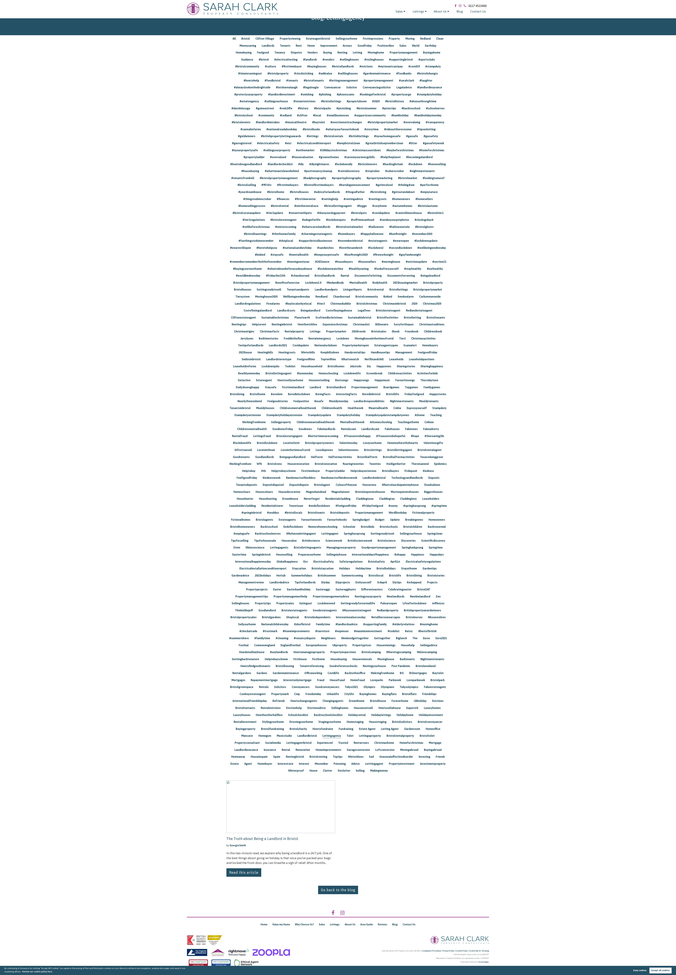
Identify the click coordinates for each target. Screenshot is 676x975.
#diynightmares (319, 164)
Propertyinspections (343, 652)
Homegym (264, 735)
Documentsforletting (368, 275)
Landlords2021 (278, 345)
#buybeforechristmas (400, 150)
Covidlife (333, 673)
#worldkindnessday (248, 275)
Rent (299, 45)
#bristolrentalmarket (349, 226)
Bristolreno (275, 463)
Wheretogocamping (398, 652)
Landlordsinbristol (374, 477)
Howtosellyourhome (290, 380)
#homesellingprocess (251, 205)
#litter (413, 143)
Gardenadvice (240, 575)
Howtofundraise (322, 728)
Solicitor (351, 87)
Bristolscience (387, 540)
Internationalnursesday (351, 617)
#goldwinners (246, 136)
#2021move (322, 261)
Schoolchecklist (298, 715)
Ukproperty (339, 645)
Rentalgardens (241, 673)
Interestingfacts (346, 394)
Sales (399, 11)
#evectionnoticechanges (346, 122)
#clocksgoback (424, 219)
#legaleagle (311, 87)
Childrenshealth (332, 408)
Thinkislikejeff (244, 610)
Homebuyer (265, 763)
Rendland (321, 296)
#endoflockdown (319, 505)
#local (317, 115)
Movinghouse (385, 659)
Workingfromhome (254, 422)
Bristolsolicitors (402, 721)
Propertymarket (336, 331)
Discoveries (408, 540)
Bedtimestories (268, 338)
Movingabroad (409, 749)
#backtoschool (411, 108)
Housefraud (337, 680)
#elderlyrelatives (403, 624)
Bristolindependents (317, 617)
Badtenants (407, 659)
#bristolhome (275, 192)
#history (303, 108)
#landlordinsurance (429, 87)
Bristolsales (378, 331)
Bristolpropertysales (243, 617)
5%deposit (410, 470)
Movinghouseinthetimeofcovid (374, 338)
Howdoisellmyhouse (251, 652)
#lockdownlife (242, 442)
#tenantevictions (304, 101)
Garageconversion (358, 749)
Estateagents (287, 519)
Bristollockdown (267, 442)
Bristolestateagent (388, 310)
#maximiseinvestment (368, 631)
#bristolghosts (424, 226)
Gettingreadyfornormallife (358, 603)
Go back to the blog (338, 890)
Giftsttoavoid (243, 449)
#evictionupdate (416, 261)
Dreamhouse (290, 498)
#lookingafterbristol (373, 94)
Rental (286, 749)
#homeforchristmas (431, 150)
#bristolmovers (367, 164)
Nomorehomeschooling (322, 526)
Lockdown (342, 338)
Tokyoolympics (409, 687)
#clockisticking (303, 73)
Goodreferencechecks (343, 666)
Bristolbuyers (390, 470)
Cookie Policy (461, 951)
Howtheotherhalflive (269, 715)
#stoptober (372, 171)
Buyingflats (389, 694)
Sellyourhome (247, 624)
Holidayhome (405, 715)
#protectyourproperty (248, 94)
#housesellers (367, 261)
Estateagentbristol (318, 38)
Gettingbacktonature (245, 659)
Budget (379, 519)
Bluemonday (305, 373)
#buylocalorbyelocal (298, 303)
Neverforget (312, 498)
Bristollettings (398, 289)
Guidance (247, 59)
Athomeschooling (381, 422)
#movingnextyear (298, 261)
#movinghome (429, 624)
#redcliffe (286, 108)
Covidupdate (301, 345)
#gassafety (431, 136)
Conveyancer (332, 87)
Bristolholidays (386, 568)
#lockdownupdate (425, 240)
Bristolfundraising (272, 728)
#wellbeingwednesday (431, 247)
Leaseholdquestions (421, 359)
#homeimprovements (296, 631)
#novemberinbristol (350, 240)
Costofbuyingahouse (339, 310)
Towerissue (296, 505)
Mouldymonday (338, 401)
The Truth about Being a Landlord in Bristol (262, 838)
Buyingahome (431, 52)
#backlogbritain (393, 164)
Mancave (247, 735)
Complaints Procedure (431, 951)
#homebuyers (346, 233)
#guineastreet (265, 108)
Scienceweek (334, 540)
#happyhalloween (372, 233)
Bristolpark (437, 680)
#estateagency (249, 101)
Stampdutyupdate (319, 415)
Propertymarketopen (355, 345)
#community (266, 115)
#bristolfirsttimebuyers (319, 184)
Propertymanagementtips (251, 596)
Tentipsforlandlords (250, 345)
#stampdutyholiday (429, 94)
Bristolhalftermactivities (399, 457)
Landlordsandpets (326, 289)
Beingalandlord (310, 310)
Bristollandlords (325, 275)
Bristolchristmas (366, 303)
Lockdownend (326, 603)
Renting (342, 52)
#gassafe (412, 136)
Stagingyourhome (329, 721)
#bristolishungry (427, 73)
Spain (276, 756)
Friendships (429, 694)
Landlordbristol (307, 735)
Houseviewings (386, 645)
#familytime (262, 638)
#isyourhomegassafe (387, 136)
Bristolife (395, 575)
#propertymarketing (379, 178)
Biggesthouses (433, 491)
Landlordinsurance (246, 749)
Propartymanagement (369, 512)
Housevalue (289, 540)
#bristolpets (359, 212)
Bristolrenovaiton (326, 463)
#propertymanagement (378, 80)
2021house (245, 352)
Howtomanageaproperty (309, 652)
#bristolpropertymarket (383, 122)
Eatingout (305, 603)
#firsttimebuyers (287, 184)
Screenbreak (374, 373)
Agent (248, 763)
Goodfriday (365, 45)
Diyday (325, 582)
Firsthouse (300, 659)
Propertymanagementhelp (290, 596)
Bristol (245, 38)
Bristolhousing (285, 666)
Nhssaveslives (437, 617)
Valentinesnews (348, 449)
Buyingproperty (245, 728)
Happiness (417, 554)
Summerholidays (301, 575)
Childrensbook (433, 331)
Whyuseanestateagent (356, 610)
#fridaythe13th (275, 275)
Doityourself (363, 582)
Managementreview (251, 582)
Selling (360, 770)
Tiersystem (242, 296)
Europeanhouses (316, 645)
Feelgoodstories (277, 401)
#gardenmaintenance (377, 73)
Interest (304, 763)
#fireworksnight (383, 254)
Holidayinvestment (431, 715)
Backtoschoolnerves (268, 533)
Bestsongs (341, 380)
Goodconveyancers (327, 687)
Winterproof (296, 770)
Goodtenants (241, 457)
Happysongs (361, 380)
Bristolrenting (318, 756)
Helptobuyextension (363, 470)
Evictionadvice (316, 707)
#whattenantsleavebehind (282, 171)
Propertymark (280, 694)
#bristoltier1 (435, 212)
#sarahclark (406, 80)
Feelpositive (301, 401)
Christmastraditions (431, 324)
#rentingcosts (377, 199)
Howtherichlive (307, 324)
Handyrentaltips (355, 352)
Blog (459, 11)
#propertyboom (357, 101)
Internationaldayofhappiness (370, 554)
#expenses (342, 631)
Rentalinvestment (245, 721)
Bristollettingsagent (278, 373)
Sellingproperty (281, 422)
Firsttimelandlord (293, 387)
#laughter (426, 80)
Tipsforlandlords (305, 582)
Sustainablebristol (359, 317)
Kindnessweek (271, 477)
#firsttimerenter (305, 199)
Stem (236, 547)
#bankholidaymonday (428, 115)
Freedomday (313, 694)
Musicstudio (284, 735)
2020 (414, 303)
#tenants (292, 80)
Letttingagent (374, 763)
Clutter (327, 770)
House (313, 770)
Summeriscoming (352, 575)
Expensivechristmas (335, 324)
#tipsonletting (426, 129)
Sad (371, 756)
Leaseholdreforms (244, 366)
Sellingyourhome (346, 38)
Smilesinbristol (251, 359)
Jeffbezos (438, 603)
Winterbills (308, 352)
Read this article (243, 872)
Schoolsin (349, 526)
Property (394, 38)
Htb (263, 470)
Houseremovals (362, 659)
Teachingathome (408, 422)
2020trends (359, 331)
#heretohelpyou (266, 247)
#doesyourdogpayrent (331, 212)
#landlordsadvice (347, 624)
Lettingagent (329, 533)
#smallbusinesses (338, 115)
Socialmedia (273, 742)
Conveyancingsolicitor (377, 87)
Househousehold (311, 366)
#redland (286, 115)
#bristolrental (280, 205)
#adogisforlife (311, 219)
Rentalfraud (240, 436)
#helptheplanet (390, 157)
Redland (425, 38)
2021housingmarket (405, 282)
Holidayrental (357, 715)
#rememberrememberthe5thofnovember (256, 261)
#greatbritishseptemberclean (384, 143)
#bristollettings (331, 101)
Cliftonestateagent (243, 317)
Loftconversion (385, 749)
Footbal (244, 645)
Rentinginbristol (282, 324)
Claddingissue (365, 498)
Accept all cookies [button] (660, 970)
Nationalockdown (325, 345)
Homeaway (238, 756)
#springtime (439, 505)
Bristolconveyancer (430, 721)
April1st (395, 561)
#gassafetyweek (433, 143)
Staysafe (270, 387)
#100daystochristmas (333, 150)
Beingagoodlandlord (292, 457)
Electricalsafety (323, 561)
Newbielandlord (420, 596)
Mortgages (238, 680)
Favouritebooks (337, 519)
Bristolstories (436, 575)
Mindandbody (335, 282)
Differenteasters (372, 589)
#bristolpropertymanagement (279, 178)
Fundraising (346, 728)
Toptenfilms (328, 359)
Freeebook (411, 331)
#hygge (362, 205)
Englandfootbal (291, 645)
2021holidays (263, 575)
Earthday (430, 45)
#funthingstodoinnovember (256, 240)
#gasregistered (241, 143)
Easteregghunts (346, 589)
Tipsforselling (239, 540)
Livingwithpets (352, 289)
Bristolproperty (433, 282)
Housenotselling (319, 380)
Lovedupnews (324, 449)
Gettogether (382, 638)
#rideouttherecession (398, 129)
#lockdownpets (336, 219)
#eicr (288, 143)
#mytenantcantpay (390, 66)
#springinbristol (252, 512)
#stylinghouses (374, 59)
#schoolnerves (435, 108)
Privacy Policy (448, 951)
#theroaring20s (434, 436)
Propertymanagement (404, 52)
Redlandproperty (387, 610)
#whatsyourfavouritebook (342, 129)
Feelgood (263, 52)
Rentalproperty (294, 331)
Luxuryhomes (432, 707)
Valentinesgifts (433, 442)
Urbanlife (333, 694)
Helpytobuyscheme (283, 470)
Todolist (290, 366)
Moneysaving (248, 45)
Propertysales (285, 603)
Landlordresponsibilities (369, 401)
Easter (277, 589)
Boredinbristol (371, 394)
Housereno (369, 484)
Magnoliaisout (340, 491)
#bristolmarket (407, 178)
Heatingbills (265, 352)
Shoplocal (292, 617)
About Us (440, 11)
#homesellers (424, 199)
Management (403, 352)
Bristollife (392, 394)
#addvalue (325, 73)
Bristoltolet (427, 735)
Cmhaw (429, 422)
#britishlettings (359, 136)
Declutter (344, 770)
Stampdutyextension (247, 415)
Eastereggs (323, 589)
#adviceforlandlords (327, 192)
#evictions (366, 66)
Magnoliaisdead (316, 491)
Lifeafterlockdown (414, 603)
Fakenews (411, 429)
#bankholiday (400, 115)
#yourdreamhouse (249, 192)
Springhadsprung (412, 547)
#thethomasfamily (284, 233)
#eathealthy (435, 268)
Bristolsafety (376, 561)
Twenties (375, 463)
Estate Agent (367, 728)
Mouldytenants (429, 401)
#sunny (393, 505)
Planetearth (302, 317)
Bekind (387, 296)
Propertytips (263, 603)
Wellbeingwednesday (296, 296)
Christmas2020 (432, 303)
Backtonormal (437, 526)
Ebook (395, 331)
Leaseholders (430, 498)
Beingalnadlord (430, 275)
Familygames (432, 387)
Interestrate (285, 763)
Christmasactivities (423, 338)
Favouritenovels (311, 519)
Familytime (323, 624)
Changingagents (333, 700)
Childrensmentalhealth (252, 429)
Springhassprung (354, 533)
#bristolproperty (278, 73)
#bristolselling (246, 184)
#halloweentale (399, 226)
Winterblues (356, 756)
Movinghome (376, 52)
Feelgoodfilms (306, 359)
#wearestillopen (240, 247)
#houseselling (437, 164)
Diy (369, 366)
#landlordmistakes (268, 122)
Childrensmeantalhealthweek (315, 422)
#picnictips (389, 108)
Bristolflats (409, 694)
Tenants (285, 45)
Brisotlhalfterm (367, 457)
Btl (402, 673)
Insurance (270, 749)
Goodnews (305, 429)
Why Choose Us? (304, 924)
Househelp (408, 645)
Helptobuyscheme (276, 659)
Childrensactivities (400, 373)
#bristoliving (378, 192)
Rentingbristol (295, 756)
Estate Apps (484, 962)
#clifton (302, 115)
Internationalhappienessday (253, 561)
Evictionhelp (294, 707)
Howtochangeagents (303, 700)
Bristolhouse (378, 700)
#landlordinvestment (281, 94)
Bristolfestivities (387, 317)
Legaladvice (404, 87)
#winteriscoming (285, 226)
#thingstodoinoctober (257, 199)
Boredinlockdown (299, 394)
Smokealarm (406, 296)
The (414, 638)
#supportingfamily (375, 624)
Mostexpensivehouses (405, 491)
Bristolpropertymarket (427, 289)
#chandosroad (300, 275)
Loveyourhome (372, 442)
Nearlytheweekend (249, 401)
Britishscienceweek (360, 540)
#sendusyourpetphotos (394, 219)
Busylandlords (279, 652)
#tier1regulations (254, 219)
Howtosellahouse (389, 707)
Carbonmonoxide (430, 296)
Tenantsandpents (298, 289)
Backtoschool (269, 526)
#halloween (376, 226)
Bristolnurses (414, 617)
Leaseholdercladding (242, 505)
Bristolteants (316, 512)
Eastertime (239, 554)
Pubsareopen (388, 603)
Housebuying (338, 659)
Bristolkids (367, 526)
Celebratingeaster (400, 589)
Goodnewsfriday (282, 429)
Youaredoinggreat (431, 457)
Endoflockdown (293, 526)
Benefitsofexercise (287, 282)
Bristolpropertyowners (319, 442)
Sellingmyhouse (336, 554)
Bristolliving (414, 575)
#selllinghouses (348, 73)
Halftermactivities (340, 457)
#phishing (325, 94)
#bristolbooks (311, 129)
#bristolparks (322, 108)
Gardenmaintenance (286, 673)
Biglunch (401, 638)
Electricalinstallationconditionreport (262, 568)
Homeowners (436, 519)
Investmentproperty (433, 763)
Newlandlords (395, 596)
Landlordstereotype (278, 359)
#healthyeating (359, 268)
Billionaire (381, 324)
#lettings (312, 136)
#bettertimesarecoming (323, 436)
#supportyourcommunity (370, 115)
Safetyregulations (351, 561)
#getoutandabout (403, 192)
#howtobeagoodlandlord (246, 164)
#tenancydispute (304, 638)
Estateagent (264, 380)
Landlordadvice (279, 582)
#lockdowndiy (343, 164)
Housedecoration (289, 491)
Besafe (318, 401)
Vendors (312, 52)
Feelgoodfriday (427, 352)
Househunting (268, 498)
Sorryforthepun (404, 324)
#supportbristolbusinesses (315, 240)
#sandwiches (325, 247)
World (415, 45)
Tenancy (279, 52)
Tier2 (402, 338)
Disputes (296, 52)
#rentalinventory (349, 171)
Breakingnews (414, 519)
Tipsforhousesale (265, 540)
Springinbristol (261, 554)
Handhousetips (380, 352)
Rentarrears (361, 742)
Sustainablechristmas (275, 317)
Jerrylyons (246, 338)
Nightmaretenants (402, 401)
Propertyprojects (257, 589)
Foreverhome (400, 700)
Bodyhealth (380, 282)
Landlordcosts (286, 310)
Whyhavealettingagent (301, 533)
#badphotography (314, 178)
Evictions (437, 700)
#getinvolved (384, 184)
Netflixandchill (374, 359)
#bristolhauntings (255, 233)
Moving (410, 38)
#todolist (393, 631)
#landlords (310, 59)
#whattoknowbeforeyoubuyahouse (289, 268)
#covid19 (414, 66)
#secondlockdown (400, 247)
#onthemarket (305, 150)
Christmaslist (361, 324)
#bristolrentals (333, 136)
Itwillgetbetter (396, 463)
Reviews (382, 924)
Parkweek (395, 680)
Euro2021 (441, 638)
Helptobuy (248, 470)
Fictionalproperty (423, 512)
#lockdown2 (375, 247)
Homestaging (355, 721)
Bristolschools (389, 526)
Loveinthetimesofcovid (295, 449)
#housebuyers (344, 261)
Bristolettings (373, 449)
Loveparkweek (416, 680)
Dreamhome (356, 700)
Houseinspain (259, 756)
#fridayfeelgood (372, 505)
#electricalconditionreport (314, 143)
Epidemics (440, 463)
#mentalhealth (298, 254)
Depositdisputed (273, 484)
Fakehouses (392, 429)
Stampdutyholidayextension (284, 415)
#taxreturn (322, 631)
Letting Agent (390, 728)
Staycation (299, 568)
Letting (357, 52)
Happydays (437, 554)
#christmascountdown (366, 150)
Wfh (259, 463)
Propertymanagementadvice (331, 596)
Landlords (268, 45)
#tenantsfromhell (242, 178)
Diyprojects (343, 582)
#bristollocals (293, 512)
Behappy (400, 554)
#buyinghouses (316, 66)
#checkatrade (248, 631)
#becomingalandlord (419, 157)
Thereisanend (420, 463)
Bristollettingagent (399, 449)
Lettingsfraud (262, 436)
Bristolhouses (242, 289)
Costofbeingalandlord (258, 310)
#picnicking (343, 108)
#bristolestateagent (283, 219)
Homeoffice (433, 728)
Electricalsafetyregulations (423, 561)
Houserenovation (298, 463)
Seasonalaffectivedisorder (396, 756)
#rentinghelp (329, 199)
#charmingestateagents (316, 233)
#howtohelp (251, 80)
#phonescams (345, 94)
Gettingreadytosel (382, 533)
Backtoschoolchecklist (328, 715)
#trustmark (270, 631)
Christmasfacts (269, 331)
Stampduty (439, 408)
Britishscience (311, 540)
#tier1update (274, 212)
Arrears (347, 45)
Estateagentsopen (386, 345)
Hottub (281, 575)
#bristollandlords (343, 66)
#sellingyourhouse (276, 101)
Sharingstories (406, 366)
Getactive (244, 380)
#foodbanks (403, 73)
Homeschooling (328, 373)
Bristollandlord (336, 387)
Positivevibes (385, 45)
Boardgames (391, 387)
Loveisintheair (266, 449)
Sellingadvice (428, 645)
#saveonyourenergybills (359, 157)
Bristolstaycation (323, 568)
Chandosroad (341, 296)
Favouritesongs (405, 380)
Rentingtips (239, 324)
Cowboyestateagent (253, 694)
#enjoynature (429, 192)
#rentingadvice (353, 199)
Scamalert (410, 345)
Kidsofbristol (302, 624)
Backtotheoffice (355, 673)
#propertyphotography (346, 178)
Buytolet (438, 673)
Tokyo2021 (351, 687)
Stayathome (409, 568)
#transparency (435, 122)
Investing (424, 756)
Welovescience (255, 547)
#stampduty (433, 66)
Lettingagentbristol (299, 742)
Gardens (261, 673)
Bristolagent (322, 484)
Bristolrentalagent (430, 449)
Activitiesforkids (427, 373)
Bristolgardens (271, 617)
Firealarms (273, 303)
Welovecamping (427, 652)
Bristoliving (237, 394)
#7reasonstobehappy (357, 436)
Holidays (344, 568)
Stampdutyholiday (348, 415)
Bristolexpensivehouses (370, 491)
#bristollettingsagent (338, 205)
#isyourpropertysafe (245, 150)
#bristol (264, 59)
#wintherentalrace (306, 205)
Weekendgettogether (355, 638)
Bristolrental (375, 289)
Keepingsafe (241, 533)
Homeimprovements (328, 749)
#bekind (260, 254)
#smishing (307, 94)
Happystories (437, 394)
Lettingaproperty (370, 735)
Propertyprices (361, 645)
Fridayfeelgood (414, 394)
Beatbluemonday (249, 373)
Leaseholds (396, 359)
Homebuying (244, 52)
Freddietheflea (293, 338)
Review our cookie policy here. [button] (37, 971)
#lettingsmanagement (343, 80)
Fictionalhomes (240, 519)
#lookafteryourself (386, 268)
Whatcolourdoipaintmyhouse (400, 484)
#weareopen (401, 240)
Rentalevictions (271, 707)
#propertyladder (254, 157)
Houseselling (284, 554)
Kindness (428, 470)
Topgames (411, 387)
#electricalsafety (268, 143)
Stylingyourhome (273, 721)
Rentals (264, 687)
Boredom (276, 394)
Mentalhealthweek (352, 422)
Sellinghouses (240, 603)
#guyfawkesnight (410, 254)
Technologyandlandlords (407, 477)
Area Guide (366, 924)
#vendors (328, 59)
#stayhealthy (412, 268)
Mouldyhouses (265, 408)
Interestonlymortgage (297, 680)
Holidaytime (363, 568)
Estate (234, 763)
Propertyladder (335, 470)
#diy (301, 164)
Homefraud (357, 680)
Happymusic (382, 380)
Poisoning (340, 763)
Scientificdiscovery (433, 540)
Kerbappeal (414, 582)
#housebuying (250, 171)
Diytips (397, 582)
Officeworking (313, 673)
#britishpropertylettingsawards (281, 136)
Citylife (349, 694)
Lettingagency (332, 735)
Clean (439, 38)
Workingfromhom (240, 463)
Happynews (384, 366)
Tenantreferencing (312, 666)
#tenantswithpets (300, 212)
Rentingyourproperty (368, 596)
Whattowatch (350, 359)
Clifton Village (264, 38)
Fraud (320, 680)
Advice (355, 763)
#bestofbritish (427, 631)
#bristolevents (241, 122)
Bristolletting (412, 317)
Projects (432, 582)
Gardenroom (412, 728)
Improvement (328, 45)
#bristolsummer (366, 108)
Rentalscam (348, 429)
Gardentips (430, 568)
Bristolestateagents (294, 610)
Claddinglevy (408, 498)
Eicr (305, 561)
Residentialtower (272, 505)
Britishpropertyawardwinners (422, 610)
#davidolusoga (240, 108)
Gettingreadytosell (269, 289)
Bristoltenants (436, 317)
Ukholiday (420, 700)
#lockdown (415, 164)
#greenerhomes (329, 157)
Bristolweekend (426, 666)
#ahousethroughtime (422, 101)
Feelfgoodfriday (247, 477)
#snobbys (273, 512)
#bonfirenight (398, 233)
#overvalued (278, 157)
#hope (415, 436)
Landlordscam (370, 429)
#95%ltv (266, 184)
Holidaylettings (381, 715)
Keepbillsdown (330, 352)
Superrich (412, 707)
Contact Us (478, 11)
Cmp (297, 694)
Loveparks (376, 680)
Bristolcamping (371, 652)
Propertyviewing (290, 38)
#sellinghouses (349, 59)
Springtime (436, 547)
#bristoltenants (314, 80)
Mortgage (435, 742)
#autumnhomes (402, 205)
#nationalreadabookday (281, 129)
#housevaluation (302, 157)
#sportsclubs (426, 59)
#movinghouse (391, 261)
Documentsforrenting (401, 275)
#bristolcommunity (247, 66)
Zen (438, 596)
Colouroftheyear (346, 484)
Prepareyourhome (309, 554)
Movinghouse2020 (266, 296)
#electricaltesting (286, 59)
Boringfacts (322, 394)
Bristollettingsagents (307, 547)
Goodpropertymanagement (378, 547)
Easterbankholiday (299, 589)
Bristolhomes (336, 366)
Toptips (337, 756)
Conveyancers (300, 687)
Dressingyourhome (301, 721)
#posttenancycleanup (318, 171)
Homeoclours (241, 491)
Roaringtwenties (353, 463)
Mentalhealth (358, 282)
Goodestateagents (325, 610)
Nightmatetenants (432, 659)
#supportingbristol (401, 59)
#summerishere (239, 638)
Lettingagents (279, 547)
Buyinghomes (367, 694)
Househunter (245, 498)
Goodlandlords (264, 457)
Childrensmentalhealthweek (298, 408)
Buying (327, 52)
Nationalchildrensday (275, 624)
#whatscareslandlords (316, 226)
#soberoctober (394, 171)
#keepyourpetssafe (326, 254)
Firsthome (318, 659)
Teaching (436, 415)
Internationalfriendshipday (250, 700)
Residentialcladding (337, 498)
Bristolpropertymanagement (251, 282)
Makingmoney (379, 770)
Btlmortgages (418, 673)
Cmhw (397, 408)
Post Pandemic (401, 666)
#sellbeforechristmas (256, 226)
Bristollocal (376, 575)
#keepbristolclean (348, 143)
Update (395, 519)
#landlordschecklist (280, 164)
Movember (321, 763)
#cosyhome (379, 205)
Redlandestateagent (419, 310)
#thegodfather (355, 192)
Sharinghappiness (432, 366)
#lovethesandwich (350, 247)
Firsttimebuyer (310, 470)
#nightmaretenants (422, 171)
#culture (270, 66)
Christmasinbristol (394, 303)
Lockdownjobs (270, 366)
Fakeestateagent (435, 687)
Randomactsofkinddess (300, 477)
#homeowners (401, 199)
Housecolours (264, 491)
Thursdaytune (429, 380)
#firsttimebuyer (292, 66)
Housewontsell (363, 707)
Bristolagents (264, 519)
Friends (440, 756)
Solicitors (280, 687)
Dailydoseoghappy (247, 387)
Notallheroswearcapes (385, 617)
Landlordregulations (248, 303)
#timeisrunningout (250, 73)
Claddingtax (387, 498)
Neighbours (328, 638)
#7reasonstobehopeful (390, 436)
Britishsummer (327, 575)
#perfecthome (429, 184)
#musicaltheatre (295, 122)
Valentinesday (348, 442)
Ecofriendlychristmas (329, 317)
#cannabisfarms (250, 129)
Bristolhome (257, 394)
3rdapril (382, 582)
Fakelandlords (326, 429)
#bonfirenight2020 (356, 254)
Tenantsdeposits (246, 484)
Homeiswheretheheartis (402, 442)
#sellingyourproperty (276, 150)
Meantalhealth (378, 408)
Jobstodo (355, 366)
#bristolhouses (299, 192)
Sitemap (485, 951)
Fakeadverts (431, 429)
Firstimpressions (373, 38)
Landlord (315, 387)
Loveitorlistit (291, 442)
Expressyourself (417, 408)
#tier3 (321, 303)
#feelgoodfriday (346, 505)
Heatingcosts (286, 352)
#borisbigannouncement (354, 184)
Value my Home (281, 924)
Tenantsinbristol (240, 408)
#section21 (439, 261)
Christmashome (384, 742)
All (234, 38)
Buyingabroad (433, 749)
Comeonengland (264, 645)
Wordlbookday (398, 512)
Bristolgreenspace (241, 687)
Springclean (434, 533)
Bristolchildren (412, 526)
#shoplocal (286, 240)
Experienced (325, 742)
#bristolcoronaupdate (247, 212)
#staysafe (277, 254)
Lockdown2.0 (313, 282)
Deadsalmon (432, 484)
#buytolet (318, 122)
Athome (420, 415)
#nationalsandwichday (297, 247)
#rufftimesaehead (362, 219)
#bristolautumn (428, 205)
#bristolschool (243, 115)
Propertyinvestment (401, 763)
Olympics (369, 687)
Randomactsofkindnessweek (339, 477)
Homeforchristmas (411, 742)
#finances (283, 199)
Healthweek (355, 408)
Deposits (433, 477)
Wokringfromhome (382, 673)
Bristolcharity (298, 728)
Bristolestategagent (289, 436)
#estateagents (377, 240)
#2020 (376, 101)
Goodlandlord (267, 610)
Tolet (350, 735)
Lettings (418, 11)
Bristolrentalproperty (400, 735)
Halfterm (317, 457)
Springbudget (361, 519)
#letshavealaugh (287, 87)
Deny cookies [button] (640, 970)
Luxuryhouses (241, 715)
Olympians (387, 687)
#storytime (371, 129)
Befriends (279, 700)
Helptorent (259, 324)
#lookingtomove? (434, 178)
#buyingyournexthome (247, 268)
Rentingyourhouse (374, 666)
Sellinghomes (339, 707)
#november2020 (422, 233)
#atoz (409, 631)
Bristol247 (423, 589)
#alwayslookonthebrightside (252, 87)
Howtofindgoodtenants (255, 666)
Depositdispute (299, 484)
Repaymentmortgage (264, 680)
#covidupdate (381, 212)
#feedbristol (273, 80)
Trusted (343, 742)
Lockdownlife (352, 373)
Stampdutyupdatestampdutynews (387, 415)
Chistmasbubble (340, 303)
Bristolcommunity (366, 296)
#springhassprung (414, 505)
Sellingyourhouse (411, 533)
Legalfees (364, 310)
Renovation (303, 749)
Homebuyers (430, 345)
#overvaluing (411, 122)
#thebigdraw (406, 184)
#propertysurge (401, 94)
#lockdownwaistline (330, 268)
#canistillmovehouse (408, 212)
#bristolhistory (394, 101)
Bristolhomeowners (242, 526)
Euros (426, 638)
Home (311, 45)
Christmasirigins (244, 331)
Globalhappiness (287, 561)
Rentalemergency (319, 338)
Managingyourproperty (341, 547)
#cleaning (282, 638)
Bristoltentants (245, 707)
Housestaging (377, 721)
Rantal (345, 275)
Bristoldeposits (339, 512)
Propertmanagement (364, 387)
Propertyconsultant (247, 742)
